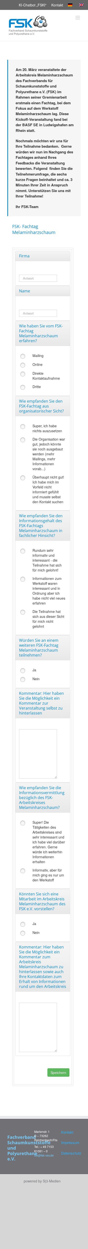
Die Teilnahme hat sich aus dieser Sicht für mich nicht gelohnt (48, 619)
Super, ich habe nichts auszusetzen (47, 428)
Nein (36, 678)
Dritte (37, 386)
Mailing (38, 355)
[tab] (42, 256)
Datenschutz (69, 1153)
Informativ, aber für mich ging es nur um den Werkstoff (48, 875)
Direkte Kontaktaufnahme (46, 376)
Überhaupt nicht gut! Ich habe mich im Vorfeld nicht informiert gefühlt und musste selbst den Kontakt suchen (48, 489)
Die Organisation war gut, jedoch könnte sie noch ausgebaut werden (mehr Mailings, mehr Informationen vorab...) (49, 454)
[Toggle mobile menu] (78, 17)
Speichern (58, 1072)
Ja (34, 669)
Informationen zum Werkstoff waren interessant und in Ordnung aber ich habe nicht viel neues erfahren (49, 591)
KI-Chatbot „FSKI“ (32, 4)
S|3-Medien (52, 1180)
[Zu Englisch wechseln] (82, 5)
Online (38, 364)
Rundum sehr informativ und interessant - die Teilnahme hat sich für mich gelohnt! (47, 560)
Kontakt (57, 4)
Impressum (69, 1142)
